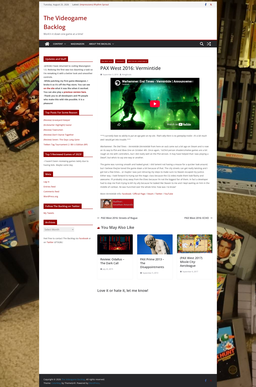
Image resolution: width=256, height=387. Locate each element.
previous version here (75, 92)
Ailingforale (126, 74)
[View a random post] (208, 43)
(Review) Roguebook (90, 4)
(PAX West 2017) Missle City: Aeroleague (191, 262)
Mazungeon (77, 43)
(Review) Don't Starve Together (59, 134)
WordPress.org (51, 196)
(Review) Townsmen (53, 129)
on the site (49, 88)
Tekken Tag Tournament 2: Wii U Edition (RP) (66, 144)
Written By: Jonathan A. (137, 61)
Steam (150, 193)
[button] (64, 44)
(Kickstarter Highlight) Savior (58, 125)
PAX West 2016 (106, 61)
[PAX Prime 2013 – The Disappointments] (155, 236)
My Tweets (49, 213)
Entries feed (50, 186)
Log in (46, 181)
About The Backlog (100, 43)
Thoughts (120, 61)
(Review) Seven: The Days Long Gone (62, 139)
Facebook (126, 193)
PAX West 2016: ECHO (196, 218)
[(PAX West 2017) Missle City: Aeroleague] (194, 236)
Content (58, 43)
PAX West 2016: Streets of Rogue (119, 218)
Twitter (158, 193)
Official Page (139, 193)
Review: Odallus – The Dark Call (112, 261)
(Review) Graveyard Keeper (57, 120)
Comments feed (51, 191)
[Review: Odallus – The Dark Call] (115, 236)
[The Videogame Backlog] (47, 43)
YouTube (168, 193)
